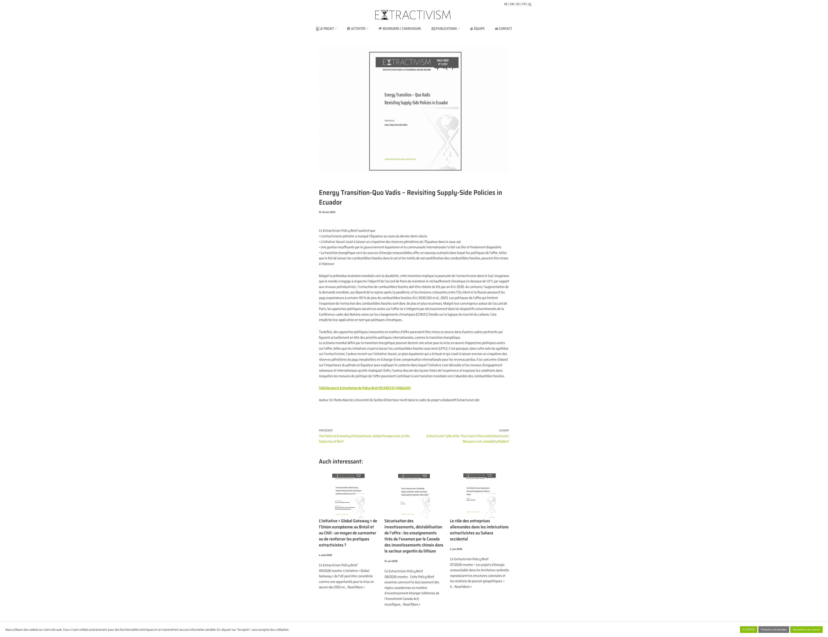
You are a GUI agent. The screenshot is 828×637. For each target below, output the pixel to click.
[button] (336, 28)
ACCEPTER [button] (749, 629)
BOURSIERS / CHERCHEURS (402, 28)
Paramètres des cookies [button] (806, 629)
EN (512, 4)
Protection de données (774, 629)
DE (506, 4)
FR (524, 4)
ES (518, 4)
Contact (505, 28)
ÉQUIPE (479, 28)
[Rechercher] (530, 4)
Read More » (356, 587)
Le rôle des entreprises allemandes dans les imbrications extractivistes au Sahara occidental (479, 529)
